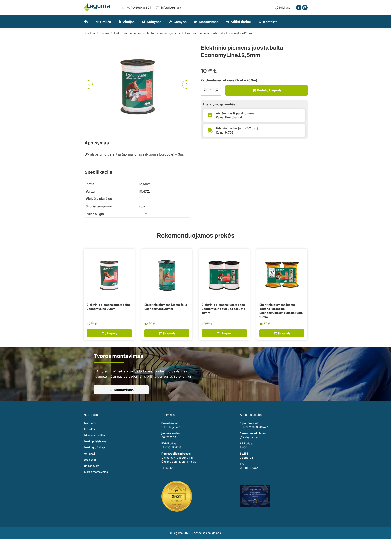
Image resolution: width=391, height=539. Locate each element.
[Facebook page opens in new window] (298, 7)
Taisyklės (89, 429)
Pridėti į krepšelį (269, 90)
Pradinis (90, 33)
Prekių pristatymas (95, 441)
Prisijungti (285, 7)
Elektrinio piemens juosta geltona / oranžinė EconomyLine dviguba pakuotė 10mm (281, 311)
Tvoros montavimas (95, 471)
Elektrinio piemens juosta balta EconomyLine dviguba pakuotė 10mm (223, 308)
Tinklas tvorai (91, 465)
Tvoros (104, 33)
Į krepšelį (111, 333)
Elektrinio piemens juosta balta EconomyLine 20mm (108, 306)
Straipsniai (89, 459)
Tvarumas (89, 423)
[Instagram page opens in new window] (305, 7)
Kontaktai (89, 453)
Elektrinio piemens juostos (163, 33)
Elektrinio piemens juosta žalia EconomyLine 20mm (165, 306)
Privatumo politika (94, 435)
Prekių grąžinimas (94, 447)
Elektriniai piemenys (127, 33)
